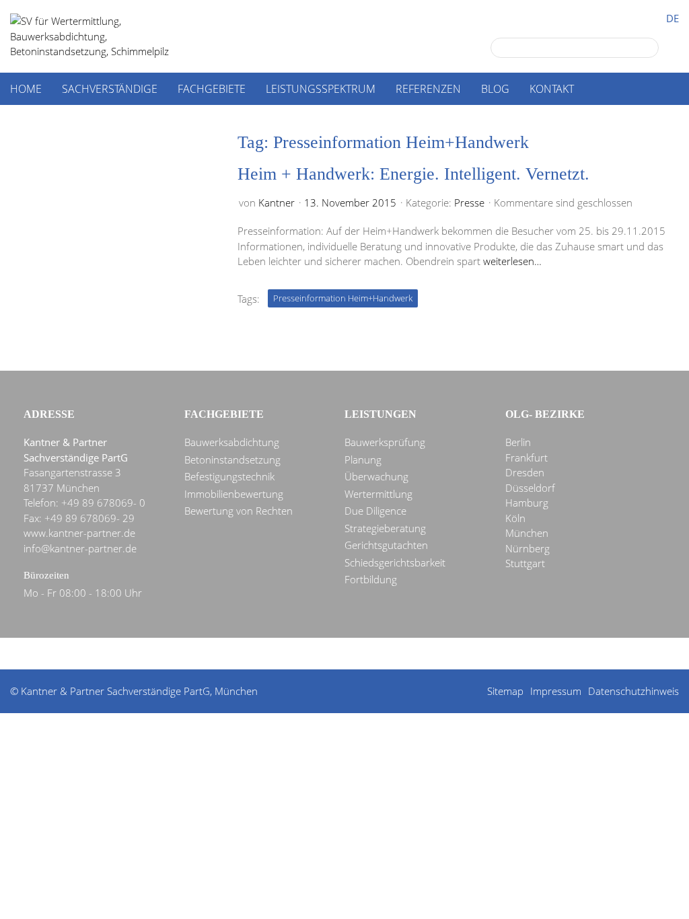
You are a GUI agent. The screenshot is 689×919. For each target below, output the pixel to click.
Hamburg (526, 502)
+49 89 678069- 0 (103, 502)
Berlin (518, 442)
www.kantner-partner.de (79, 533)
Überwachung (376, 476)
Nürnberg (527, 548)
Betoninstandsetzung (232, 459)
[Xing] (372, 654)
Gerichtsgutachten (386, 545)
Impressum (555, 691)
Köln (515, 518)
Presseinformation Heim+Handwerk (342, 298)
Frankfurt (526, 457)
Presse (469, 202)
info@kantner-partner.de (80, 548)
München (526, 533)
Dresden (524, 472)
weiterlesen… (512, 261)
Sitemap (505, 691)
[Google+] (275, 654)
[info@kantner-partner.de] (347, 654)
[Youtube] (396, 654)
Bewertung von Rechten (238, 510)
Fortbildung (370, 579)
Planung (363, 459)
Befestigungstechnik (229, 476)
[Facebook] (323, 654)
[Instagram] (420, 654)
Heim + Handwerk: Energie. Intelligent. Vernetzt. (413, 174)
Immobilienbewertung (233, 494)
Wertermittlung (378, 494)
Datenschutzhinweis (633, 691)
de (672, 18)
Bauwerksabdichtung (231, 442)
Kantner (276, 202)
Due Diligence (375, 510)
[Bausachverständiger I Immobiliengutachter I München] (104, 36)
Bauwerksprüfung (384, 442)
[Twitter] (299, 654)
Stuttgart (525, 563)
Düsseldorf (530, 487)
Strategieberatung (385, 528)
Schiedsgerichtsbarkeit (394, 562)
